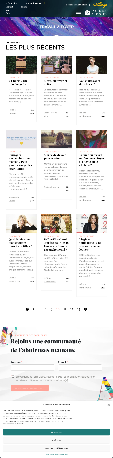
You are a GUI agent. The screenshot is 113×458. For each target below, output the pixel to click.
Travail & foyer (16, 77)
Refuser (56, 440)
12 (71, 308)
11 (65, 308)
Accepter (56, 432)
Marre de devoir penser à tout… (55, 156)
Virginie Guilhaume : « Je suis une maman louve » (90, 244)
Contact (9, 6)
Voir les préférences (56, 448)
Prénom (16, 362)
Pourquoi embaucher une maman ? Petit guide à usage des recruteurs (20, 161)
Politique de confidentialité (57, 454)
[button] (108, 404)
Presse (24, 6)
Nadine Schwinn (51, 187)
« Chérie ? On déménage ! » (18, 82)
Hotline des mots (33, 3)
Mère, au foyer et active (55, 82)
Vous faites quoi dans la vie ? (89, 82)
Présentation (11, 3)
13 (78, 308)
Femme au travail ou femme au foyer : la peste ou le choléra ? (91, 160)
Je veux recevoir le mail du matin (29, 388)
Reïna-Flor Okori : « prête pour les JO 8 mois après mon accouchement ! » (56, 244)
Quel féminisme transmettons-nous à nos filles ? (20, 243)
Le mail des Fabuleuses (76, 4)
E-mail (63, 362)
